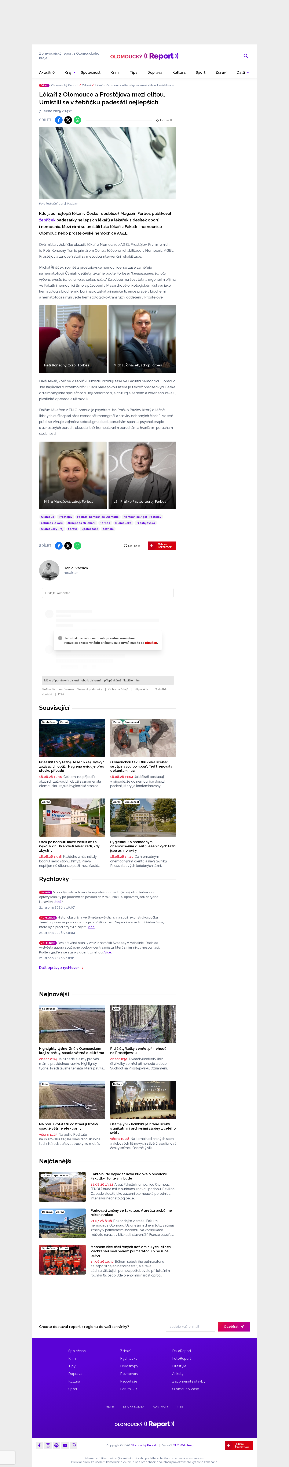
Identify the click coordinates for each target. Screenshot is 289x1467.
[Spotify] (56, 1445)
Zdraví (86, 85)
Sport (72, 1389)
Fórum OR (128, 1389)
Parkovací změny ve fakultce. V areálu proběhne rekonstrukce (131, 1213)
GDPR (110, 1406)
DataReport (181, 1351)
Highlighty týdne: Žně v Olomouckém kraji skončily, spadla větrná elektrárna (71, 1051)
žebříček (47, 220)
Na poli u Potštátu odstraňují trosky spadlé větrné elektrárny (68, 1126)
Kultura (74, 1381)
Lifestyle (179, 1366)
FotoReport (181, 1358)
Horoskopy (129, 1366)
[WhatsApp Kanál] (73, 1445)
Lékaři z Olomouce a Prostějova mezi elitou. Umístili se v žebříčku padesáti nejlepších (135, 85)
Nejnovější (54, 994)
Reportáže (128, 1381)
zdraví (72, 528)
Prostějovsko (145, 523)
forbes (105, 523)
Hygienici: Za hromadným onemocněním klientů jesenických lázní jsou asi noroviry (143, 846)
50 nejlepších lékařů (81, 523)
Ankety (178, 1374)
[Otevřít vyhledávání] (246, 56)
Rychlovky (54, 879)
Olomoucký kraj (52, 528)
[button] (243, 72)
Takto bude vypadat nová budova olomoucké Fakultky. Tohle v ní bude (129, 1176)
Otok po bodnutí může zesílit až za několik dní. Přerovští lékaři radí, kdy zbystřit (69, 846)
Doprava (75, 1374)
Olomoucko (123, 523)
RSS (180, 1406)
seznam (108, 528)
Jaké (57, 902)
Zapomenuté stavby (188, 1381)
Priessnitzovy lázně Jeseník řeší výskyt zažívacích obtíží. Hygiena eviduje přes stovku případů (71, 766)
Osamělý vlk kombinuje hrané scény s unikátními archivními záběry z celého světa (143, 1128)
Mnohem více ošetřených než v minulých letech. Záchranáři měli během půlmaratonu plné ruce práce (131, 1251)
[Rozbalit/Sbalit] (74, 72)
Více (91, 927)
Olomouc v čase (185, 1389)
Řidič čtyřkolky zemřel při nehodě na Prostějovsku (138, 1051)
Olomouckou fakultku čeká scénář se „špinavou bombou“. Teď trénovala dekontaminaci (141, 766)
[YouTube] (65, 1445)
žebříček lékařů (52, 523)
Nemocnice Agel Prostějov (142, 516)
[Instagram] (47, 1445)
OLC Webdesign (184, 1445)
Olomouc (47, 516)
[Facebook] (39, 1445)
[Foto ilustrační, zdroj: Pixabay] (107, 163)
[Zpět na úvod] (144, 55)
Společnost (90, 528)
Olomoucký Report (64, 85)
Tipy (72, 1366)
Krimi (72, 1358)
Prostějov (65, 516)
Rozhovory (129, 1374)
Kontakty (161, 1406)
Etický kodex (133, 1406)
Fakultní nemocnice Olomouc (97, 516)
